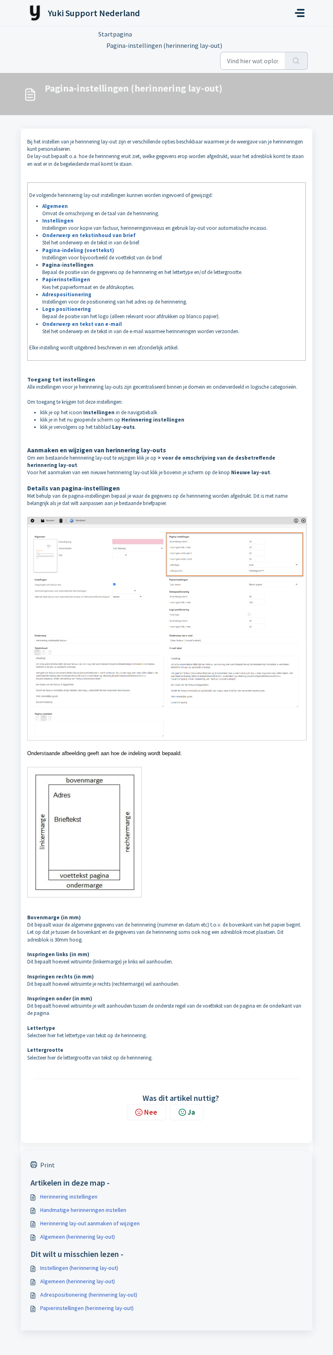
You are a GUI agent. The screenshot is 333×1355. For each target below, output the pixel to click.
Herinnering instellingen (68, 1196)
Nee (150, 1112)
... (148, 34)
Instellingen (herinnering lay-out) (79, 1268)
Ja (191, 1112)
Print (47, 1165)
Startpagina (115, 34)
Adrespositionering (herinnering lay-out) (88, 1294)
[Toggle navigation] (300, 13)
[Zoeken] (296, 61)
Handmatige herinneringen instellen (83, 1210)
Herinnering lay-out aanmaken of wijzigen (90, 1223)
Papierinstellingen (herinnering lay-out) (87, 1308)
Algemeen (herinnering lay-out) (77, 1236)
